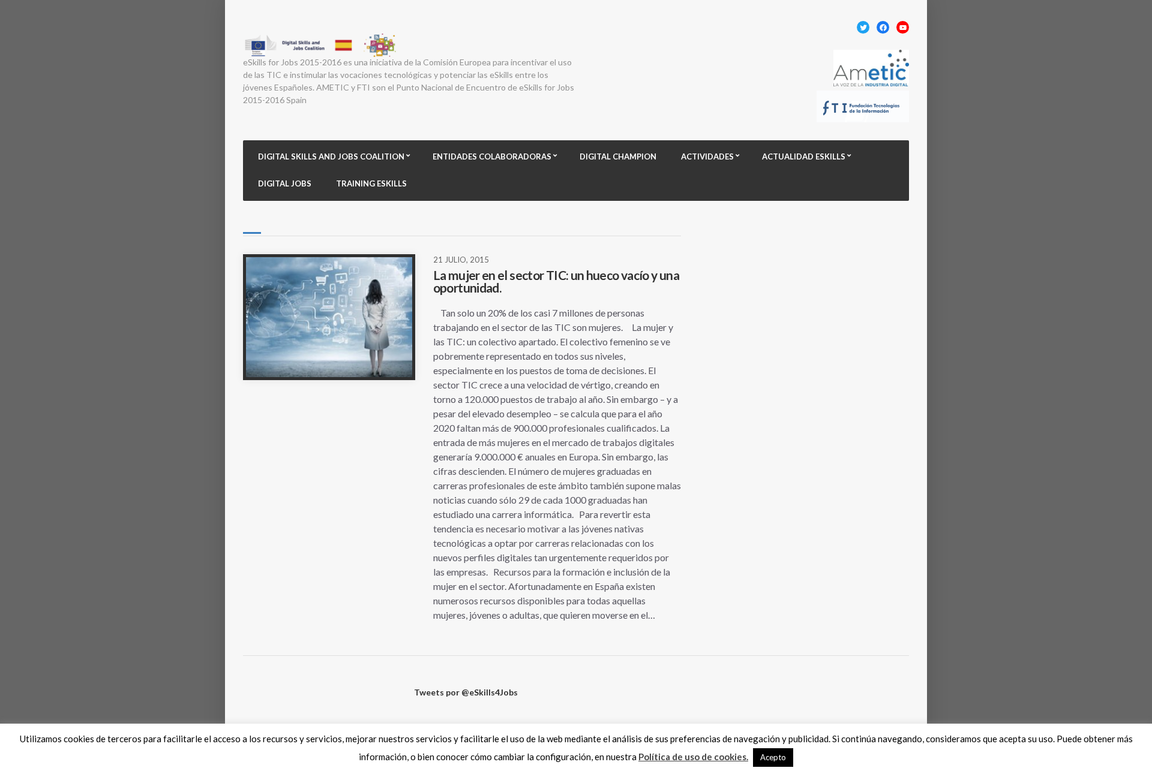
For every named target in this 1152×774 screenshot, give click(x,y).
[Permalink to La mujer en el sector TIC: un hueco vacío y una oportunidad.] (329, 317)
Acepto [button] (773, 757)
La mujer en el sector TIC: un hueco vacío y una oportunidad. (556, 281)
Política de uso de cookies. (693, 756)
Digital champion (618, 156)
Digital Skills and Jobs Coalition (331, 156)
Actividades (707, 156)
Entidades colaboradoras (492, 156)
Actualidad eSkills (803, 156)
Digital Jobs (284, 183)
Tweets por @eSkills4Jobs (466, 692)
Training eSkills (371, 183)
